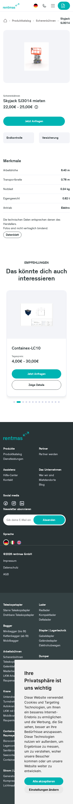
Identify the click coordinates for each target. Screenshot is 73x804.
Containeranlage (13, 760)
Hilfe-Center (10, 475)
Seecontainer (11, 755)
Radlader (44, 610)
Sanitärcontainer (13, 750)
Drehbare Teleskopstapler (18, 615)
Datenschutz (10, 567)
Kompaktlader (47, 615)
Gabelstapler (46, 636)
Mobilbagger (11, 640)
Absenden (49, 520)
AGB (6, 574)
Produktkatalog (21, 20)
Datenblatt (12, 235)
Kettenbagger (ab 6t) (16, 636)
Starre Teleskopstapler (16, 610)
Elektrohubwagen (49, 645)
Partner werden (48, 454)
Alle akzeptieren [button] (44, 781)
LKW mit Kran (11, 711)
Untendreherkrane (14, 697)
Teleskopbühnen (13, 661)
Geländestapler (48, 640)
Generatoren (11, 776)
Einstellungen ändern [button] (44, 789)
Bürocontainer (12, 741)
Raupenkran (10, 720)
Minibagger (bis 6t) (14, 631)
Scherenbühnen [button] (11, 95)
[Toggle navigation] (53, 5)
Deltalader (45, 619)
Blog (42, 484)
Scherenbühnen (46, 20)
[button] (36, 6)
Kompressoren (12, 781)
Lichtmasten (10, 785)
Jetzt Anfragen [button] (34, 121)
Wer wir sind (46, 475)
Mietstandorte (47, 480)
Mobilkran (9, 715)
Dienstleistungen (13, 459)
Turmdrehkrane (12, 701)
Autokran (8, 706)
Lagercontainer (12, 745)
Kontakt (8, 480)
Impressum (9, 561)
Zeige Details (36, 385)
